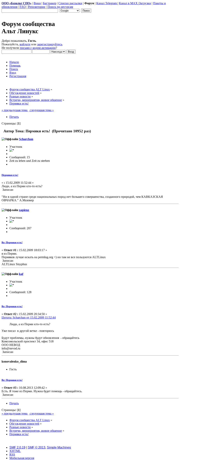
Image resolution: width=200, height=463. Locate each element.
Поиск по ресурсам (60, 6)
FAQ (23, 6)
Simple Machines (59, 447)
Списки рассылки (70, 3)
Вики (37, 3)
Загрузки (145, 3)
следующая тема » (41, 110)
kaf (21, 274)
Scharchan (26, 139)
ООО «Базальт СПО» (16, 3)
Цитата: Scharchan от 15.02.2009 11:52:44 (29, 317)
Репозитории (36, 6)
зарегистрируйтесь (49, 44)
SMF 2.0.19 (17, 447)
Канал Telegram (107, 3)
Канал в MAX (128, 3)
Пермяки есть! (10, 175)
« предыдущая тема (15, 110)
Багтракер (49, 3)
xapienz (24, 210)
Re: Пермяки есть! (12, 242)
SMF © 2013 (36, 447)
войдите (25, 44)
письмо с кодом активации (38, 47)
